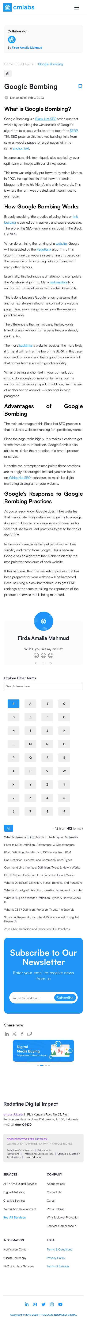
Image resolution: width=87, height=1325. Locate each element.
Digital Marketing (14, 1192)
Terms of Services (58, 1266)
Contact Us (54, 1192)
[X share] (14, 1033)
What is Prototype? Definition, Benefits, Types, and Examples (43, 890)
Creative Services (14, 1200)
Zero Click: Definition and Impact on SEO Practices (37, 929)
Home (8, 64)
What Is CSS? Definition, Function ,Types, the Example (39, 909)
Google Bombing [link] (50, 64)
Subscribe (65, 997)
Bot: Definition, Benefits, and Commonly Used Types (38, 860)
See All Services (14, 1217)
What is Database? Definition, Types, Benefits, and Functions (43, 882)
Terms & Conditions (59, 1249)
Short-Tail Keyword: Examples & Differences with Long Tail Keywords (41, 919)
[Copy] (7, 73)
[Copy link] (29, 1033)
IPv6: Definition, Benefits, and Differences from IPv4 (37, 852)
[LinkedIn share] (6, 1033)
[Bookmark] (80, 86)
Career (51, 1200)
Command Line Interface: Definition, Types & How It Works (42, 867)
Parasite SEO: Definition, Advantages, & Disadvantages (39, 844)
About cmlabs (56, 1183)
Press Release (55, 1209)
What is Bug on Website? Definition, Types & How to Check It (42, 900)
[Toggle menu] (76, 7)
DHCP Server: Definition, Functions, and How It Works (39, 875)
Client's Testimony (14, 1258)
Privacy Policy (56, 1258)
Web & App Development (19, 1209)
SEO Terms (26, 64)
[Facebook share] (21, 1033)
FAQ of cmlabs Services (18, 1266)
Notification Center (15, 1249)
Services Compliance (60, 1226)
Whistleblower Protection (63, 1217)
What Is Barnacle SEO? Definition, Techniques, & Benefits (41, 837)
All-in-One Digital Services (20, 1183)
